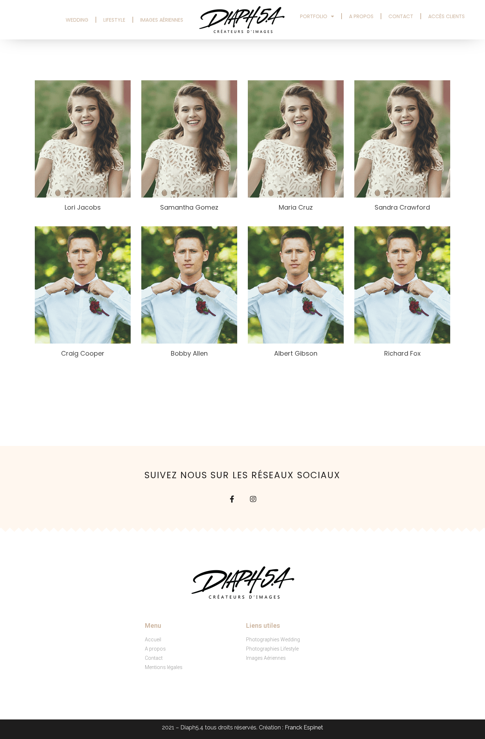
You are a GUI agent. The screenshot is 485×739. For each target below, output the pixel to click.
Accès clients (446, 16)
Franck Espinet (304, 727)
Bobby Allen (189, 353)
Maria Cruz (296, 207)
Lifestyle (114, 19)
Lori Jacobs (83, 207)
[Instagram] (253, 499)
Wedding (77, 19)
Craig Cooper (82, 353)
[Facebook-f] (231, 499)
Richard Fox (402, 353)
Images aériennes (161, 19)
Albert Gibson (295, 353)
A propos (361, 16)
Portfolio (313, 16)
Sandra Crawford (402, 207)
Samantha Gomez (189, 207)
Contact (400, 16)
